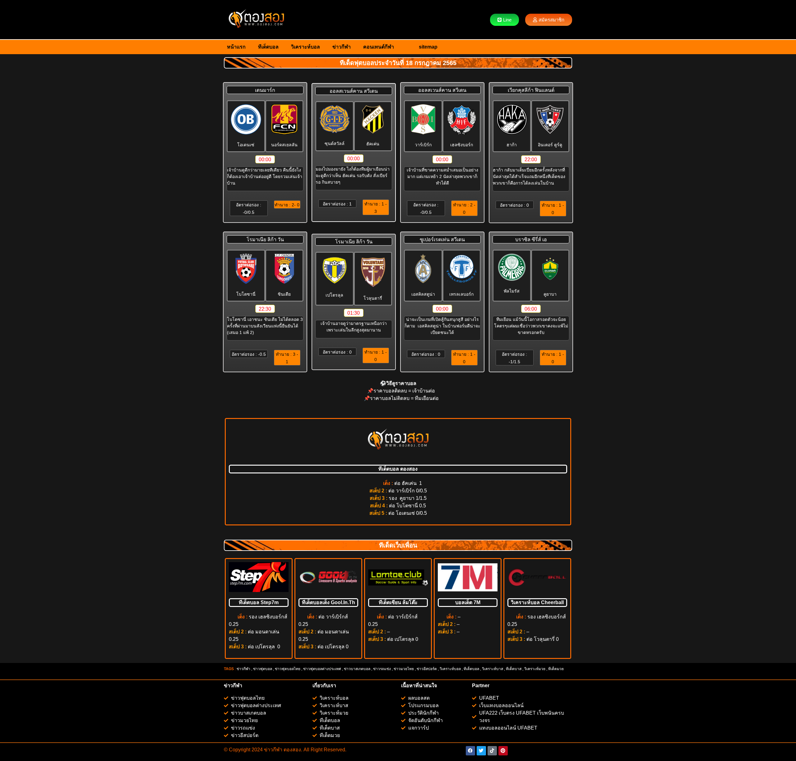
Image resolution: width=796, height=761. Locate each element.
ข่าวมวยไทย (404, 669)
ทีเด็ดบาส (513, 669)
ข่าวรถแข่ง (382, 669)
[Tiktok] (492, 750)
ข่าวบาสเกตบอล (357, 669)
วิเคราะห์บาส (492, 669)
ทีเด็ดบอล (268, 46)
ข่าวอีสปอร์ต (427, 669)
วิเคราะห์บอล (305, 46)
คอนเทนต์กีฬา (378, 46)
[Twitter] (481, 750)
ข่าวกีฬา (341, 46)
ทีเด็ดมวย (556, 669)
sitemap (428, 46)
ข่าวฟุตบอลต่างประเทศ (322, 669)
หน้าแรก (236, 46)
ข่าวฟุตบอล (262, 669)
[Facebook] (470, 750)
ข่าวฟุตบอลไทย (287, 669)
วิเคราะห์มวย (534, 669)
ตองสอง (291, 749)
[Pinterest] (503, 750)
